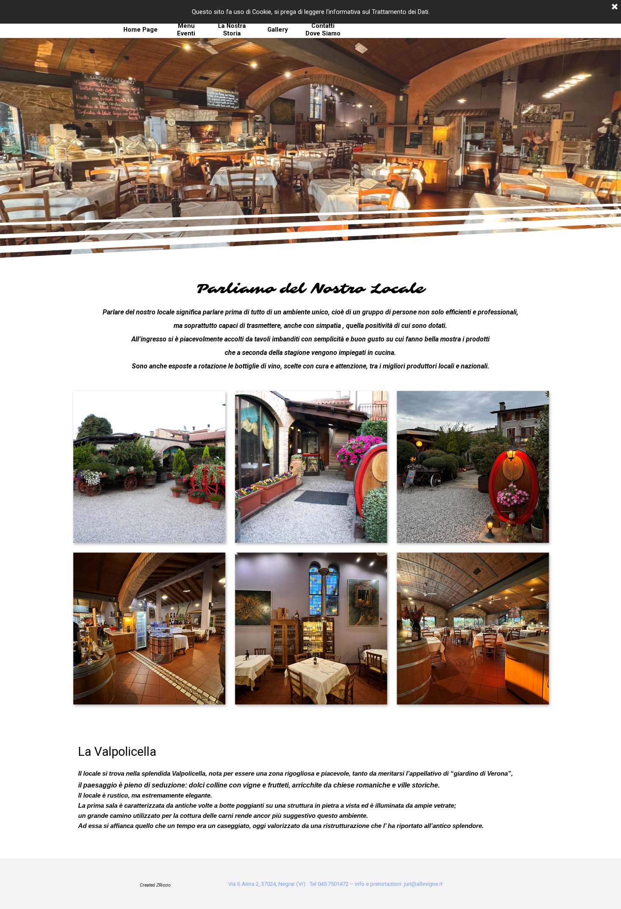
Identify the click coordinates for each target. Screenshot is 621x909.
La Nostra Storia (232, 29)
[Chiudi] (614, 7)
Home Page (140, 29)
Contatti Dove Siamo (322, 29)
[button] (149, 466)
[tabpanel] (310, 326)
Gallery (277, 29)
